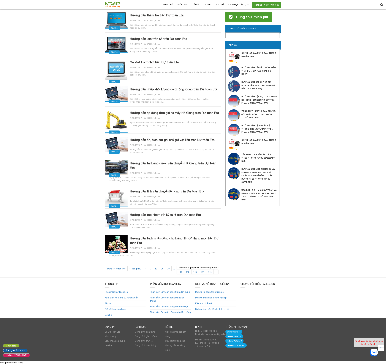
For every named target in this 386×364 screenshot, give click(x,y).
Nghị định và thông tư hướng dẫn (121, 297)
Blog (167, 350)
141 (180, 272)
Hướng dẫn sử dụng (175, 345)
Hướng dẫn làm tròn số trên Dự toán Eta (158, 38)
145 (210, 272)
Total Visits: (231, 345)
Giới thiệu (182, 4)
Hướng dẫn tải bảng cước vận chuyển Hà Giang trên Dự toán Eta (173, 165)
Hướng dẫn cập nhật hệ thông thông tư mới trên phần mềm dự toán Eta (257, 128)
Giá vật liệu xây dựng (115, 309)
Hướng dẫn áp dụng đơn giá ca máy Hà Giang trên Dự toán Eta (174, 112)
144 (202, 272)
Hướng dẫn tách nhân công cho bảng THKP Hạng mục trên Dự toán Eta (174, 241)
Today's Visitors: (233, 341)
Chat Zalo (11, 345)
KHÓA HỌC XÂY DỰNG (239, 4)
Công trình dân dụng (145, 332)
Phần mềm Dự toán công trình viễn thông (170, 312)
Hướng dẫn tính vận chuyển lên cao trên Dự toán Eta (167, 191)
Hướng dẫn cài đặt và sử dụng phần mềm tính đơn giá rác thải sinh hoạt (258, 85)
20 (162, 268)
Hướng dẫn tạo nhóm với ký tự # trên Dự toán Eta (165, 214)
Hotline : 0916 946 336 (266, 5)
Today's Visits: (233, 336)
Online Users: (232, 332)
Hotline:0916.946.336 (16, 355)
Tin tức (207, 4)
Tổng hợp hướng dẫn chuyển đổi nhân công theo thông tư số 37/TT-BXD (258, 114)
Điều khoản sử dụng (115, 341)
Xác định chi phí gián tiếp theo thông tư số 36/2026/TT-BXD (258, 157)
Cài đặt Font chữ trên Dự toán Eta (154, 62)
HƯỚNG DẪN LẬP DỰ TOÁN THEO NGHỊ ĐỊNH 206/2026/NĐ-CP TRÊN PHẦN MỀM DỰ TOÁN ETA (259, 99)
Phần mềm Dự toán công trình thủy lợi (169, 306)
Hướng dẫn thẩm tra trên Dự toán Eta (157, 15)
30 (168, 268)
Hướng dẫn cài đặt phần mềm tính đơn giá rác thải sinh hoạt (258, 70)
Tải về (196, 4)
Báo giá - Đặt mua (15, 350)
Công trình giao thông (146, 336)
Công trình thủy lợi (144, 341)
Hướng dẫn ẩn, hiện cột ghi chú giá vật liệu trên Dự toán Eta (172, 140)
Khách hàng (110, 336)
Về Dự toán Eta (112, 332)
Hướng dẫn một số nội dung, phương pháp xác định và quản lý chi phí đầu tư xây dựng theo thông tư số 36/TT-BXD (258, 175)
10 (156, 268)
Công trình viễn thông (145, 345)
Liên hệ (108, 315)
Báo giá (220, 4)
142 (188, 272)
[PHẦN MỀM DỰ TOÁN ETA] (112, 4)
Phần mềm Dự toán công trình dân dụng (170, 292)
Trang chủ (167, 4)
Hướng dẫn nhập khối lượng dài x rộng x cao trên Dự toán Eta (173, 89)
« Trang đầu (135, 268)
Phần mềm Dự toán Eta (116, 292)
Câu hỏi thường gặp (175, 341)
